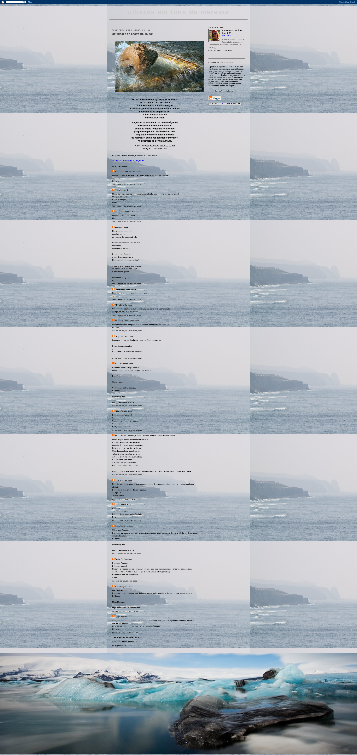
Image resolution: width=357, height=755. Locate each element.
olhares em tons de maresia (178, 12)
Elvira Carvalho (121, 305)
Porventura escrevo (123, 289)
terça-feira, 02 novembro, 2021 (126, 184)
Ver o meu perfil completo (221, 51)
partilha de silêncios (123, 212)
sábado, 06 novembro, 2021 (124, 581)
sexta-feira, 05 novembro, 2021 (126, 520)
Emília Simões (121, 559)
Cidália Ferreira (121, 411)
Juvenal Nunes (121, 480)
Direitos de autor (127, 156)
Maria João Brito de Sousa (126, 172)
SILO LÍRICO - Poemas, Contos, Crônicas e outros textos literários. (142, 436)
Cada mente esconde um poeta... (125, 421)
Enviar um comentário (126, 637)
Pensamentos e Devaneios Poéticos (127, 352)
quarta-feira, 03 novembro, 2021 (127, 331)
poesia (154, 156)
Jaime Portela (120, 505)
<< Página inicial (119, 645)
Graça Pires (120, 617)
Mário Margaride (121, 364)
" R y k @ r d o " (121, 336)
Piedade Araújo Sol (143, 156)
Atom (138, 642)
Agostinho (119, 227)
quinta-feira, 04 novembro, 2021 (127, 499)
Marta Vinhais (120, 190)
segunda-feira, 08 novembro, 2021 (128, 611)
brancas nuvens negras (124, 321)
